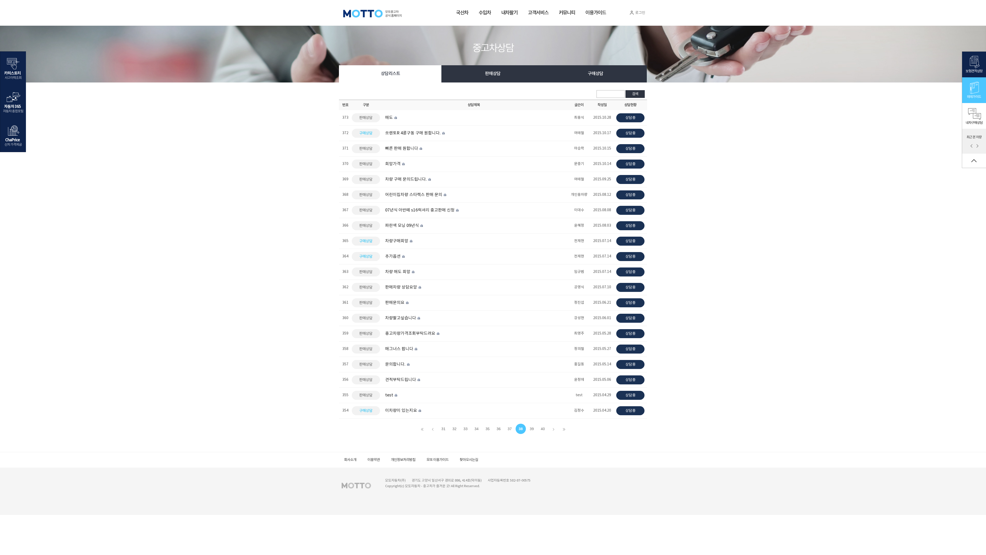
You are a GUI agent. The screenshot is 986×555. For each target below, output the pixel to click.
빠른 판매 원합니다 (402, 148)
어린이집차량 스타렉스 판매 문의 (414, 194)
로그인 (639, 13)
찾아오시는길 (469, 460)
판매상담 (492, 73)
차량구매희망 (397, 241)
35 (488, 429)
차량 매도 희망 (398, 272)
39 (532, 429)
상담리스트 (390, 73)
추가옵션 (393, 256)
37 (510, 429)
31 (443, 429)
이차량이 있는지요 (401, 410)
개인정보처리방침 (403, 460)
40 (543, 429)
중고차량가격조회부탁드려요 (410, 333)
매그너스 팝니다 (399, 349)
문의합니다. (395, 364)
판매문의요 (395, 302)
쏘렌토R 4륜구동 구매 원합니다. (413, 133)
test (389, 395)
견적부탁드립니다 (401, 379)
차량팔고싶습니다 (401, 318)
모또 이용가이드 (437, 460)
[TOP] (974, 161)
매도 (389, 117)
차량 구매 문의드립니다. (406, 179)
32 (454, 429)
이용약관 (373, 460)
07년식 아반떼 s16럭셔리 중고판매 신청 (420, 210)
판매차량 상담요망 (401, 287)
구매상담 (595, 73)
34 (477, 429)
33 (465, 429)
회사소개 (350, 460)
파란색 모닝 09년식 (402, 225)
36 (499, 429)
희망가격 (393, 164)
